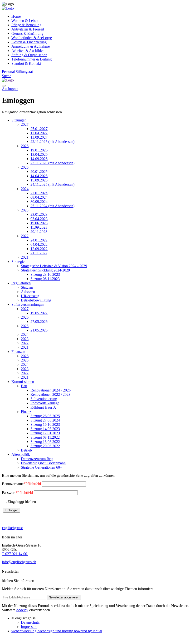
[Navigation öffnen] (4, 85)
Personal (9, 72)
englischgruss (12, 528)
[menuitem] (102, 16)
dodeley (22, 610)
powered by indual (56, 631)
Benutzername (21, 484)
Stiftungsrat (24, 72)
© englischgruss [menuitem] (23, 618)
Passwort (17, 493)
